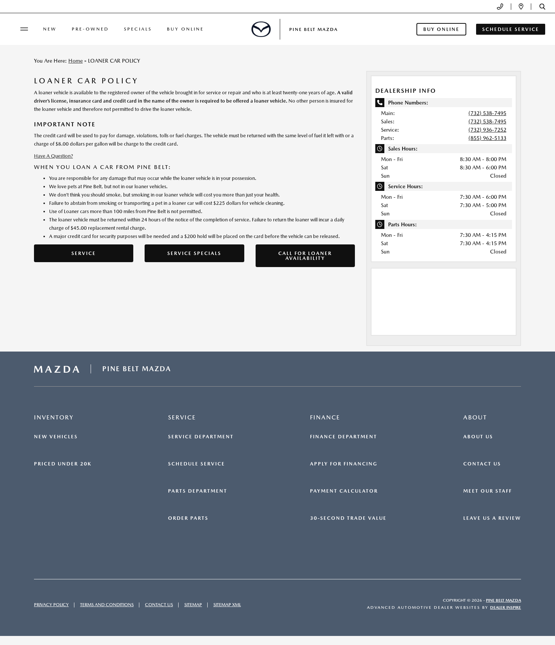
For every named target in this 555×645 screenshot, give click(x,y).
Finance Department (343, 436)
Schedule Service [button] (510, 29)
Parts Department (197, 491)
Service (83, 253)
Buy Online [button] (441, 29)
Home (75, 61)
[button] (542, 6)
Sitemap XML (227, 604)
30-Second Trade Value (348, 518)
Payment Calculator (344, 491)
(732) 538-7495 (487, 113)
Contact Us (482, 464)
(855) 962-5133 (487, 138)
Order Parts (188, 518)
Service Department (201, 436)
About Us (478, 436)
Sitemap (193, 604)
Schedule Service (196, 464)
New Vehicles (56, 436)
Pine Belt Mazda (503, 600)
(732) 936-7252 (487, 130)
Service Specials (194, 253)
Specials (138, 29)
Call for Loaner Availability (305, 255)
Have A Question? (53, 156)
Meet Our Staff (487, 491)
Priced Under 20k (62, 464)
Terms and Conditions (107, 604)
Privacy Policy (51, 604)
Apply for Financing (344, 464)
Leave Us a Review (492, 518)
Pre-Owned (90, 29)
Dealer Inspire (505, 607)
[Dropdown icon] (500, 6)
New (50, 29)
